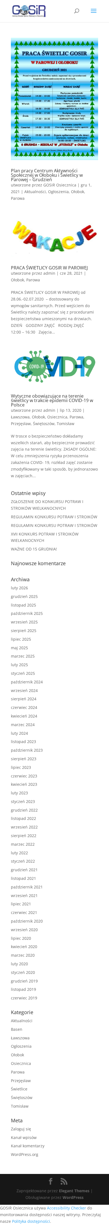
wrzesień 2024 (24, 690)
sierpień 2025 (23, 630)
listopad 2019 (23, 989)
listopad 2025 (23, 605)
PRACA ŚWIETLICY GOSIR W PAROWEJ (49, 268)
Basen (16, 1029)
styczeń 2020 (23, 972)
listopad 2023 (23, 741)
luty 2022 (19, 852)
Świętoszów (43, 423)
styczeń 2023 (23, 801)
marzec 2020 (23, 955)
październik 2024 (27, 682)
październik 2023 (27, 750)
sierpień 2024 (23, 698)
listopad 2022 (23, 818)
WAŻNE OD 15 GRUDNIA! (34, 549)
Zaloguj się (21, 1128)
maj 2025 (19, 647)
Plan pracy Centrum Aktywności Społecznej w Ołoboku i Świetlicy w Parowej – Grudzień (47, 175)
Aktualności (35, 191)
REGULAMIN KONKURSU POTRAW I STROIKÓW (54, 516)
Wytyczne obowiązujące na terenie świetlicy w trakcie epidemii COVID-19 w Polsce (52, 400)
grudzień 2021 (24, 869)
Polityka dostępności (31, 1221)
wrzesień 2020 (24, 929)
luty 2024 (19, 733)
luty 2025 (19, 664)
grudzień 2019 (24, 981)
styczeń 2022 (23, 861)
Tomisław (65, 423)
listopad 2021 (23, 878)
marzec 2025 (23, 656)
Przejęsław (21, 423)
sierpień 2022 (23, 835)
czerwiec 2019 (24, 998)
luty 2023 (19, 792)
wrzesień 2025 (24, 622)
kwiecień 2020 (24, 946)
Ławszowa (20, 417)
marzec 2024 (23, 724)
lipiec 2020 (21, 938)
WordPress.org (24, 1154)
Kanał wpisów (24, 1137)
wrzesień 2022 (24, 827)
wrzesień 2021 (24, 895)
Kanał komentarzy (27, 1145)
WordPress (73, 1197)
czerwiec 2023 (24, 776)
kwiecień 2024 (24, 716)
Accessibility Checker (66, 1208)
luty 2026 (19, 587)
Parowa (18, 198)
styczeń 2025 (23, 673)
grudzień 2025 (24, 596)
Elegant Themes (74, 1190)
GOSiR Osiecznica (59, 185)
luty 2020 (19, 963)
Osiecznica (57, 417)
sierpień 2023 (23, 758)
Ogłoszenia (58, 191)
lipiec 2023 (21, 767)
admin (49, 273)
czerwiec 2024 (24, 707)
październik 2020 (27, 921)
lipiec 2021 (21, 903)
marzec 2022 (23, 844)
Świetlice (19, 1089)
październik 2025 (27, 613)
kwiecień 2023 (24, 784)
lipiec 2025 (21, 639)
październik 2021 (27, 887)
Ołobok (77, 191)
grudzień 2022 (24, 810)
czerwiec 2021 (24, 912)
